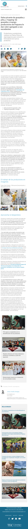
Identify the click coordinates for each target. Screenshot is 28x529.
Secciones (21, 515)
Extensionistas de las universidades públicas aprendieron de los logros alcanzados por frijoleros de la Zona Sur (13, 434)
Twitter (12, 519)
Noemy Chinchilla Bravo (17, 483)
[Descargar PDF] (5, 49)
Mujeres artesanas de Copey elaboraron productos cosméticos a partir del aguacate (13, 355)
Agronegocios (16, 386)
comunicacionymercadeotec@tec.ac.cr (18, 511)
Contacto (15, 515)
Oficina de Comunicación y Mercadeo (14, 507)
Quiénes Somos (21, 6)
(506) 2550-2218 (12, 509)
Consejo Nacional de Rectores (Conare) (12, 248)
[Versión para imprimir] (2, 49)
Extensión (10, 386)
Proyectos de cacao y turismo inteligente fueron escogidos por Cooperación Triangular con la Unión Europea (13, 458)
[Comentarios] (11, 49)
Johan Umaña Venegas (16, 44)
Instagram (16, 519)
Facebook (9, 519)
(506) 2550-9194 (19, 509)
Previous (1, 197)
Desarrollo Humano (6, 46)
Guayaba (5, 386)
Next (26, 197)
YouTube (19, 519)
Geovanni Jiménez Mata (15, 413)
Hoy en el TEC (5, 4)
